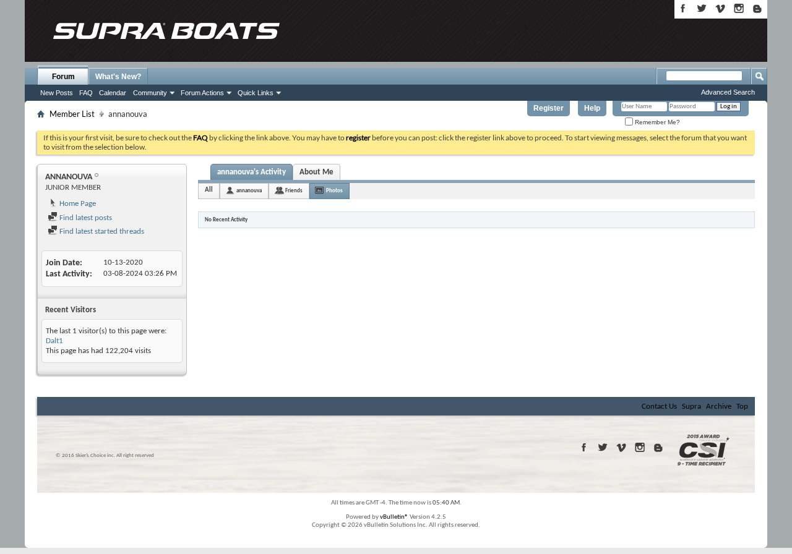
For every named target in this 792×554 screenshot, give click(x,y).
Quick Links (255, 92)
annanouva (249, 191)
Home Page (77, 204)
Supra (691, 407)
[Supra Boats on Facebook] (683, 8)
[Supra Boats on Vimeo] (720, 8)
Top (742, 407)
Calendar (112, 92)
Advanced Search (728, 92)
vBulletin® (394, 517)
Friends (294, 191)
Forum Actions (202, 92)
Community (150, 92)
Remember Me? (656, 122)
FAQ (86, 92)
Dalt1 (54, 341)
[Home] (166, 31)
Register (548, 108)
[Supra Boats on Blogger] (757, 8)
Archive (718, 407)
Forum (63, 76)
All (209, 190)
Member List (72, 114)
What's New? (118, 76)
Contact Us (659, 407)
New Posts (56, 92)
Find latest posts (85, 218)
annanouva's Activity (251, 172)
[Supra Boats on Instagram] (738, 8)
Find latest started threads (101, 232)
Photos (334, 191)
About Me (316, 172)
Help (592, 108)
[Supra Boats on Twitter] (701, 8)
